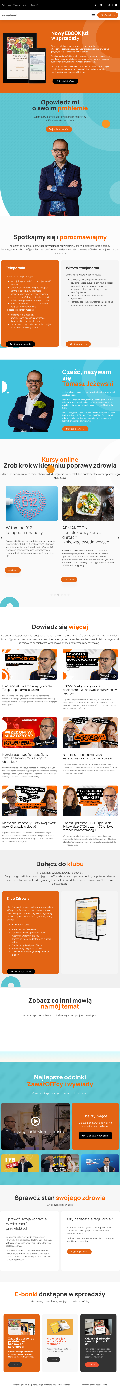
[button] (96, 5)
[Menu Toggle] (94, 15)
